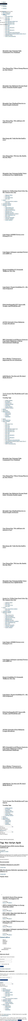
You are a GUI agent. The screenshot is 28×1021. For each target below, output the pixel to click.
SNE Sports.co (7, 948)
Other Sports (6, 1004)
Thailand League (7, 203)
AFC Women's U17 (9, 22)
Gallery (4, 409)
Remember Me (5, 964)
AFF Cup (7, 25)
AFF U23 (7, 31)
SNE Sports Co (3, 5)
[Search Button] (0, 20)
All (6, 15)
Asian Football (6, 13)
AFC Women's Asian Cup (11, 21)
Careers (5, 6)
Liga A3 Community (10, 210)
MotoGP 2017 (8, 403)
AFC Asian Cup (9, 16)
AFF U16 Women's (9, 27)
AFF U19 (7, 28)
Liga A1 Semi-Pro (9, 207)
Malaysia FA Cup (9, 212)
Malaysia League (7, 205)
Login (4, 14)
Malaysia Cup (8, 211)
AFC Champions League (11, 201)
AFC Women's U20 (10, 23)
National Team (8, 35)
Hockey (7, 415)
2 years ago (3, 874)
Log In (1, 982)
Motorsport (8, 414)
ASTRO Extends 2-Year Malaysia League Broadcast (13, 322)
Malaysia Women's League (11, 213)
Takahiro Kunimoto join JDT (9, 865)
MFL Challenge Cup (10, 215)
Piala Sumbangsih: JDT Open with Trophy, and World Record (14, 305)
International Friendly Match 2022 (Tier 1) (15, 33)
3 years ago (3, 867)
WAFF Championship (10, 36)
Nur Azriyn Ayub (9, 839)
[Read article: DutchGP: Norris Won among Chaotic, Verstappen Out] (15, 887)
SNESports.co (4, 949)
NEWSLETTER (3, 3)
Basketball (7, 416)
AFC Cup (7, 202)
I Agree (19, 1020)
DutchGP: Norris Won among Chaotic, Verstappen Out (12, 897)
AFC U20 (7, 18)
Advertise (5, 941)
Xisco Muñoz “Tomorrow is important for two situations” (12, 359)
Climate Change (9, 404)
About (4, 2)
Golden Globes (8, 400)
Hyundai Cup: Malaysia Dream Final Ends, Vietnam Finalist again (15, 86)
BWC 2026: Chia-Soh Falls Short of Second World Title (14, 913)
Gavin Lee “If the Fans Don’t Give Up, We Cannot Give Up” (15, 191)
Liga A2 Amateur (9, 208)
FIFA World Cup (6, 12)
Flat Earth (7, 405)
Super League (8, 220)
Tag (4, 839)
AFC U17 (7, 17)
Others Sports (6, 411)
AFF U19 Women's (9, 30)
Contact (5, 8)
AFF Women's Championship (12, 32)
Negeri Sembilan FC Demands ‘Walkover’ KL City (13, 270)
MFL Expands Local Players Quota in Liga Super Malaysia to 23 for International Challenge (15, 341)
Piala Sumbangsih (9, 217)
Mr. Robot (7, 401)
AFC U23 (7, 20)
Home (4, 11)
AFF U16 (7, 26)
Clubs (4, 200)
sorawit (3, 850)
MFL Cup (7, 216)
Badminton (8, 412)
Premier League (9, 218)
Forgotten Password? (5, 968)
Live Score (5, 410)
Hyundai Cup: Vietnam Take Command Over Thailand (12, 51)
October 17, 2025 (4, 851)
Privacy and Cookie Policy (10, 1020)
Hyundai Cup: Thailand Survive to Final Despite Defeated (14, 104)
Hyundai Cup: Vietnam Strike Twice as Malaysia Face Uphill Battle (15, 174)
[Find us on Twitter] (0, 951)
